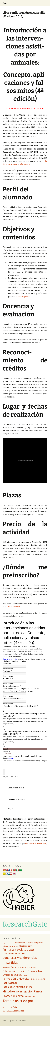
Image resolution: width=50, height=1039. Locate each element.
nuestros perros (23, 296)
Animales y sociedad (15, 949)
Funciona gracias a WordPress (14, 1020)
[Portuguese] (14, 870)
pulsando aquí (14, 606)
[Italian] (17, 870)
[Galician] (7, 873)
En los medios (34, 971)
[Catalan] (4, 873)
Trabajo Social (8, 1011)
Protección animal (13, 996)
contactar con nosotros (35, 843)
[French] (10, 870)
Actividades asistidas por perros (29, 942)
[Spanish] (4, 870)
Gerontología (39, 978)
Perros (38, 991)
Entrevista (24, 975)
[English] (7, 870)
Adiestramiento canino (10, 946)
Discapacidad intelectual (27, 967)
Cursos (15, 967)
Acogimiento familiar (8, 943)
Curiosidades (6, 967)
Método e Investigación (18, 991)
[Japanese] (14, 873)
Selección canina (30, 996)
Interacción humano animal (18, 986)
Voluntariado (18, 1011)
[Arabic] (20, 870)
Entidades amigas (12, 974)
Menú (5, 3)
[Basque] (10, 873)
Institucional (10, 982)
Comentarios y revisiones (14, 953)
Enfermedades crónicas (15, 971)
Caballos (33, 949)
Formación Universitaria (18, 978)
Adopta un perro (26, 946)
